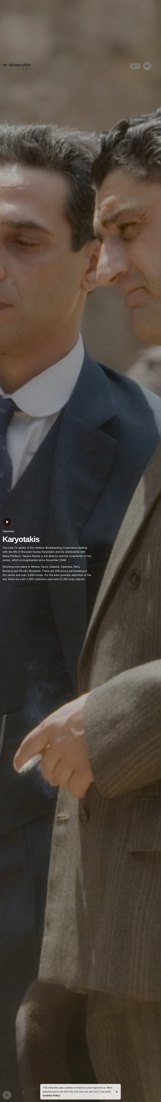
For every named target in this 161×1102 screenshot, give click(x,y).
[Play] (7, 522)
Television (8, 531)
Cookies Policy (51, 1095)
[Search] (7, 1095)
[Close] (117, 1092)
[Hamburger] (147, 66)
